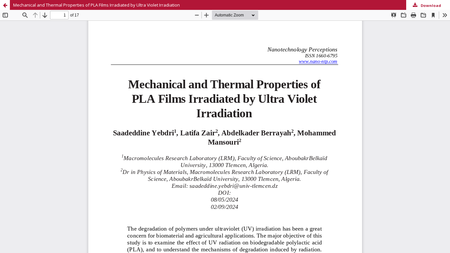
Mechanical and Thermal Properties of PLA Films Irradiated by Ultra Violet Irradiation (96, 5)
